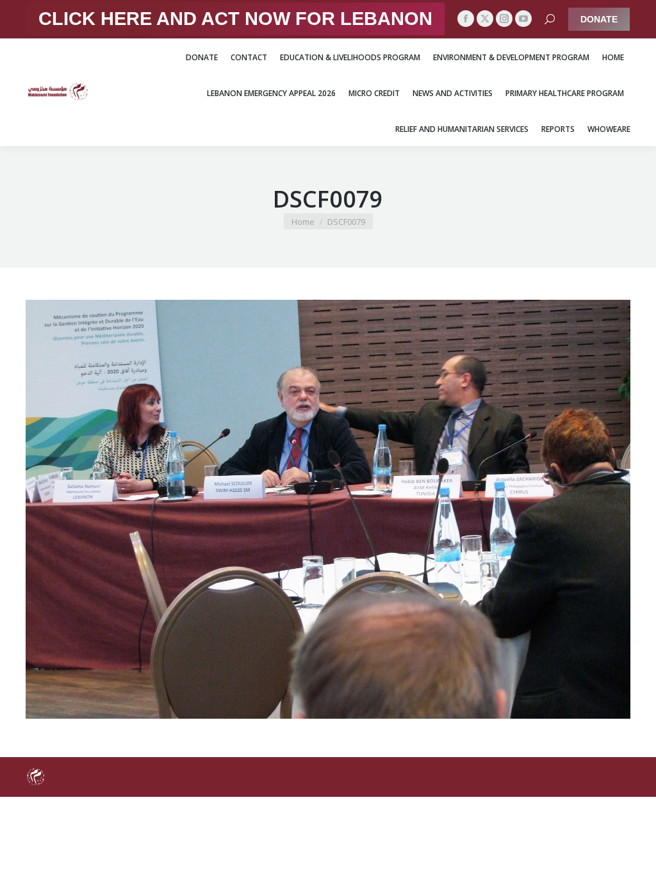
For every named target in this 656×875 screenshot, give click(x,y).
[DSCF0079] (328, 509)
